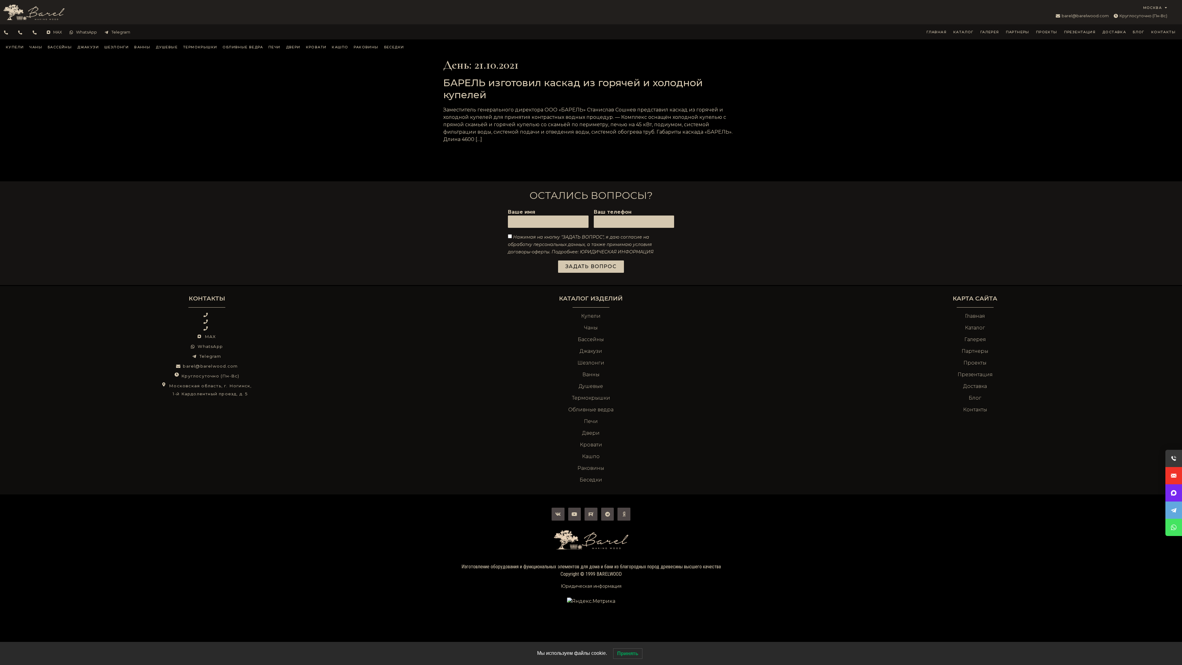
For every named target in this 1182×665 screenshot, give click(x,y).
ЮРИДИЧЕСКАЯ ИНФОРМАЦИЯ (616, 252)
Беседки (394, 47)
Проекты (1046, 32)
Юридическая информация (591, 586)
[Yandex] (623, 514)
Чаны (35, 47)
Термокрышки (200, 47)
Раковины (366, 47)
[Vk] (558, 514)
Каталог (963, 32)
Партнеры (1017, 32)
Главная (937, 32)
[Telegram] (607, 514)
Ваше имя (521, 212)
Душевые (167, 47)
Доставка (1114, 32)
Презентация (1080, 32)
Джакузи (88, 47)
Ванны (142, 47)
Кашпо (340, 47)
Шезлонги (116, 47)
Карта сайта (975, 298)
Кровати (316, 47)
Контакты (1163, 32)
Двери (293, 47)
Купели (15, 47)
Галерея (989, 32)
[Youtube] (574, 514)
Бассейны (60, 47)
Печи (274, 47)
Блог (1138, 32)
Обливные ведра (243, 47)
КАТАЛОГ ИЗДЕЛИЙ (591, 298)
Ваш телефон (613, 212)
